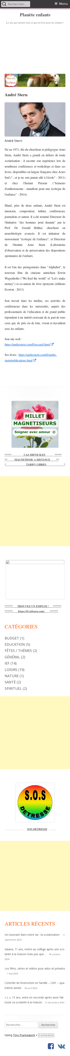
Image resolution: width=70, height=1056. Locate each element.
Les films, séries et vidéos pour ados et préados (35, 968)
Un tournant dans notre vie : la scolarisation (32, 934)
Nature (12, 675)
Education (15, 644)
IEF (7, 663)
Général (12, 657)
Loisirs (11, 669)
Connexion (46, 1035)
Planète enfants (35, 15)
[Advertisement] (35, 48)
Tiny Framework (24, 1035)
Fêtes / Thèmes (18, 650)
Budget (12, 638)
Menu (63, 4)
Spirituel (13, 688)
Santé (10, 682)
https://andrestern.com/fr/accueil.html (29, 344)
